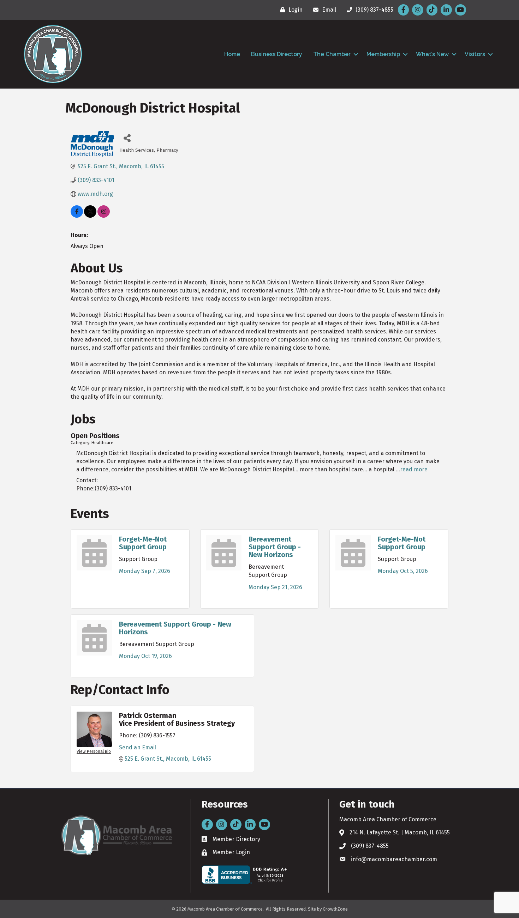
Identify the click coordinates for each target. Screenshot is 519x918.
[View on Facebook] (77, 215)
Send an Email (137, 747)
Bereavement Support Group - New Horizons (275, 547)
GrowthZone (335, 909)
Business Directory (276, 54)
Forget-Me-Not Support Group (143, 543)
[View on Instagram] (103, 215)
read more (414, 469)
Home (232, 54)
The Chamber (332, 54)
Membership (383, 54)
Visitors (475, 54)
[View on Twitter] (90, 215)
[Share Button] (127, 138)
